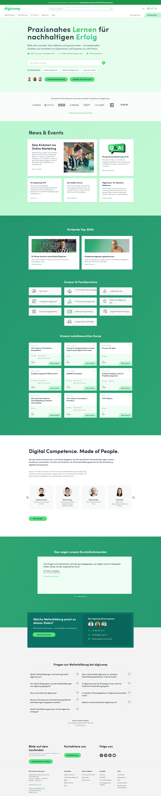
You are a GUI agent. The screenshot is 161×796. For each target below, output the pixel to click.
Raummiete (86, 780)
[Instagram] (105, 755)
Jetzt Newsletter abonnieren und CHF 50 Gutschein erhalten (96, 2)
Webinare (45, 15)
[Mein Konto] (149, 9)
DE (143, 9)
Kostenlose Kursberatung (56, 79)
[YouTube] (114, 755)
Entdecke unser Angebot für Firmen (80, 113)
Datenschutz (121, 777)
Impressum (121, 775)
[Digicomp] (12, 9)
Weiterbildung (9, 15)
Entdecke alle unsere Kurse (82, 79)
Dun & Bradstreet (105, 780)
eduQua (102, 775)
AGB (118, 780)
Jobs (65, 785)
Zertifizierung (22, 15)
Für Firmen (34, 15)
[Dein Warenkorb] (155, 9)
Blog (53, 15)
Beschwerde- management (122, 786)
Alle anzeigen (37, 518)
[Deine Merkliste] (152, 9)
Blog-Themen (68, 783)
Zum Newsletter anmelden (41, 761)
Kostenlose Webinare (71, 777)
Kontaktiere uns (80, 725)
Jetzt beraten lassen (44, 634)
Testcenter (85, 777)
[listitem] (54, 675)
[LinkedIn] (110, 755)
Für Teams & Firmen (88, 775)
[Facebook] (101, 755)
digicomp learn (69, 775)
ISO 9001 (103, 777)
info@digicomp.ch (35, 784)
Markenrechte (122, 783)
